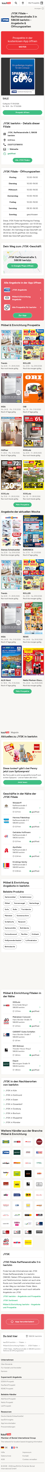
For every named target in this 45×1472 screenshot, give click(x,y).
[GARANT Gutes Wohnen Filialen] (6, 1232)
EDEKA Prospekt (7, 1381)
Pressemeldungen (8, 1427)
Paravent (22, 922)
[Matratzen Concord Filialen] (6, 1242)
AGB (3, 1459)
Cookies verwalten (29, 1459)
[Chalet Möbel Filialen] (6, 1184)
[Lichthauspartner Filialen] (28, 1205)
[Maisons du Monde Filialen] (39, 1232)
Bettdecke (24, 928)
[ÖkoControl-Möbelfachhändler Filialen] (39, 1184)
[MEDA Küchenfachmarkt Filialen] (17, 1205)
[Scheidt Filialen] (17, 1194)
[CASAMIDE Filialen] (6, 1223)
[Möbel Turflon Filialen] (39, 1173)
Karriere (4, 1371)
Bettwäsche (10, 947)
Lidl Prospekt (6, 1406)
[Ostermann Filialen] (28, 1141)
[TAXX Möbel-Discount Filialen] (28, 1194)
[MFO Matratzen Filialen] (28, 1242)
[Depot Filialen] (17, 1152)
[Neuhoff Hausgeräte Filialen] (39, 1215)
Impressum (26, 1452)
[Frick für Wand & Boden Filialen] (17, 1184)
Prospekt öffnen (22, 112)
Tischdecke (26, 909)
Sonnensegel (19, 903)
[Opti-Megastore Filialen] (17, 1163)
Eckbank (35, 934)
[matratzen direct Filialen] (28, 1215)
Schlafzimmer (26, 897)
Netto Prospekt (7, 1402)
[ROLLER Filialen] (17, 1242)
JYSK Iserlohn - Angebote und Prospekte (22, 1296)
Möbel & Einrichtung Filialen (14, 1346)
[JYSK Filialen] (6, 1152)
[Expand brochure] (22, 76)
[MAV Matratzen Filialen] (28, 1173)
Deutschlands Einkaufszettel (12, 1416)
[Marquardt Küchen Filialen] (28, 1152)
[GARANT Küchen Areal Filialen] (17, 1232)
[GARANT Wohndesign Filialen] (28, 1232)
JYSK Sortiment (10, 1300)
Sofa (7, 909)
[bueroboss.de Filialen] (6, 1205)
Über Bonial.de (6, 1364)
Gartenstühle (10, 928)
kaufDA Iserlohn (9, 1342)
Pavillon (24, 934)
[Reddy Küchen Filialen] (28, 1163)
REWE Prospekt (7, 1389)
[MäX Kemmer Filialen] (6, 1194)
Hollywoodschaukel (13, 940)
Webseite (14, 149)
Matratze (8, 916)
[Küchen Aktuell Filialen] (39, 1152)
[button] (22, 87)
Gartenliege (34, 903)
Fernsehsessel (11, 934)
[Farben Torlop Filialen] (28, 1223)
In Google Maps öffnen (22, 266)
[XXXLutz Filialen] (17, 1141)
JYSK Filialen (33, 1346)
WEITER (22, 47)
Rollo (15, 909)
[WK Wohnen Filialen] (28, 1184)
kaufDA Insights (7, 1420)
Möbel (7, 903)
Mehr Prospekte (22, 505)
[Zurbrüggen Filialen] (6, 1163)
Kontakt (25, 1456)
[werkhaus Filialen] (39, 1163)
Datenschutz (6, 1456)
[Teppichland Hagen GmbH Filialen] (17, 1223)
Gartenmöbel (10, 897)
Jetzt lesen (22, 782)
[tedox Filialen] (6, 1173)
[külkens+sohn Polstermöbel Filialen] (6, 1215)
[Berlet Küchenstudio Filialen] (39, 1205)
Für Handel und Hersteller (11, 1368)
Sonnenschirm (23, 916)
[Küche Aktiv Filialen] (39, 1194)
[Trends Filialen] (17, 1173)
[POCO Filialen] (39, 1141)
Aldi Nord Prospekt (8, 1399)
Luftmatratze (31, 940)
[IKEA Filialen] (6, 1141)
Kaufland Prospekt (8, 1385)
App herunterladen (8, 1423)
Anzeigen (37, 8)
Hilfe (3, 1452)
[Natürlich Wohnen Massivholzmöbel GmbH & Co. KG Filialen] (17, 1215)
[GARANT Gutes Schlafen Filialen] (39, 1223)
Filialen (21, 1342)
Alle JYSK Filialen (22, 160)
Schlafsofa (9, 922)
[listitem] (11, 349)
